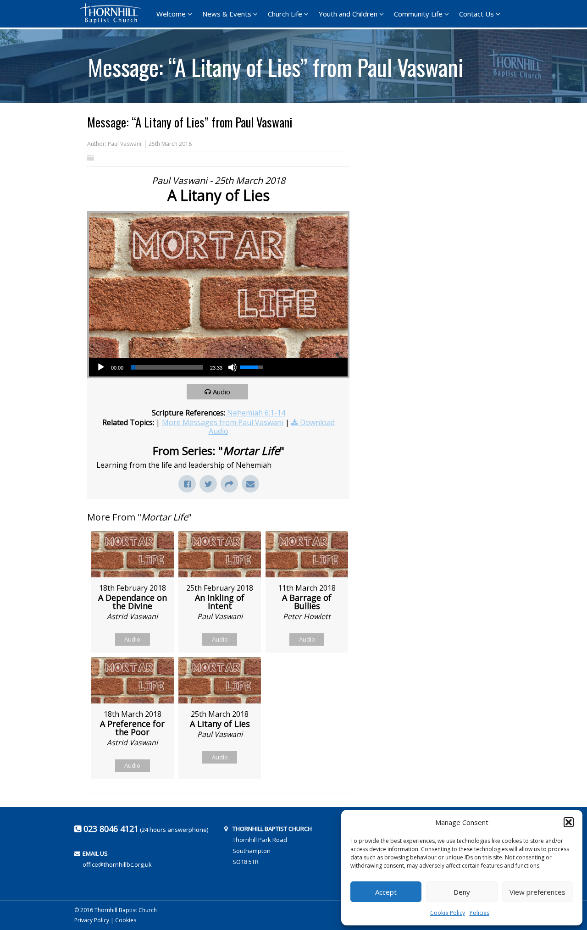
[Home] (113, 13)
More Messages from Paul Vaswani (222, 422)
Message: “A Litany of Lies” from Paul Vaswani (275, 64)
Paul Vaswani (124, 144)
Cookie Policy (447, 913)
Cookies (125, 920)
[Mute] (232, 367)
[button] (568, 822)
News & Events (226, 13)
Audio (221, 391)
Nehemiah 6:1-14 (256, 413)
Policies (479, 913)
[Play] (100, 367)
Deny (462, 892)
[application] (179, 367)
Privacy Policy (91, 920)
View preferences (537, 892)
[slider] (167, 367)
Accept (386, 892)
